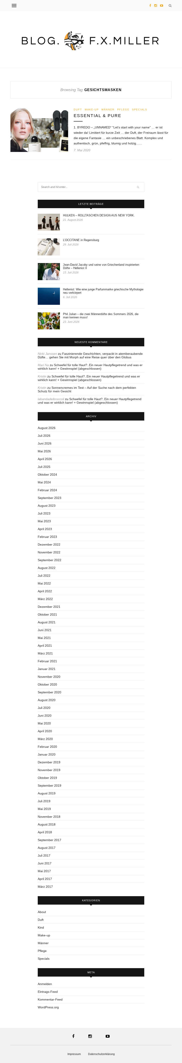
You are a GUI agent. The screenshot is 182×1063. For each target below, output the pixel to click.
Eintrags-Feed (48, 991)
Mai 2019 (44, 809)
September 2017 (49, 840)
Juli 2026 (44, 435)
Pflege (123, 109)
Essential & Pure (97, 115)
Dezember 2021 (49, 606)
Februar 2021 (47, 661)
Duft (78, 109)
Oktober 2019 (47, 778)
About (42, 912)
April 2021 (45, 645)
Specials (139, 109)
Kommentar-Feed (50, 999)
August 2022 (46, 568)
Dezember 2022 (49, 544)
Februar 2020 (47, 746)
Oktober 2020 (47, 684)
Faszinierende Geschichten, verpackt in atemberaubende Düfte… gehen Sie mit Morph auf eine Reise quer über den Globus (90, 355)
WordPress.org (48, 1007)
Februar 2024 (47, 490)
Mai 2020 (44, 723)
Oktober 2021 (47, 614)
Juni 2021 (44, 630)
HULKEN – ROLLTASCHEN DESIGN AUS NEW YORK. (99, 215)
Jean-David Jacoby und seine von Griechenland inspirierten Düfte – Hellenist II (101, 266)
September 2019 (49, 785)
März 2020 (45, 739)
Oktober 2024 (47, 474)
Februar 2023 (47, 536)
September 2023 (49, 498)
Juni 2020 (44, 715)
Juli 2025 (44, 467)
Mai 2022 (44, 583)
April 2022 (45, 591)
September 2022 (49, 560)
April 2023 (45, 529)
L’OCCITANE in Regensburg (81, 240)
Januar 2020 (46, 754)
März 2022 (45, 599)
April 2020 (45, 731)
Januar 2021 (46, 669)
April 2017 (45, 879)
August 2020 (46, 700)
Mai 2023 (44, 521)
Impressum (74, 1054)
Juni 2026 (44, 443)
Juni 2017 (44, 863)
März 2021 (45, 653)
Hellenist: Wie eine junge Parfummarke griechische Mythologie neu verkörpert (103, 291)
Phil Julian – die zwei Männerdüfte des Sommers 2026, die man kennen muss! (100, 315)
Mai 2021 (44, 638)
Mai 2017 (44, 871)
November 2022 (49, 552)
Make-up (92, 109)
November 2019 (49, 770)
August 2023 (46, 505)
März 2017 (45, 886)
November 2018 (49, 816)
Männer (108, 109)
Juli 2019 (44, 801)
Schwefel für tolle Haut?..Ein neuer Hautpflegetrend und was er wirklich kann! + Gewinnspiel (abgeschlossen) (90, 366)
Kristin (42, 376)
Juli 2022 (44, 575)
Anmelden (45, 984)
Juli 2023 (44, 513)
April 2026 (45, 459)
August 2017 (46, 848)
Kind (41, 927)
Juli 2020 (44, 708)
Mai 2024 (44, 482)
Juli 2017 (44, 855)
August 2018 (46, 824)
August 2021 (46, 622)
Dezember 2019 (49, 762)
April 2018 (45, 832)
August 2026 (46, 428)
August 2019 (46, 793)
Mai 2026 (44, 451)
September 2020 (49, 692)
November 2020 (49, 676)
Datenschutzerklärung (101, 1054)
